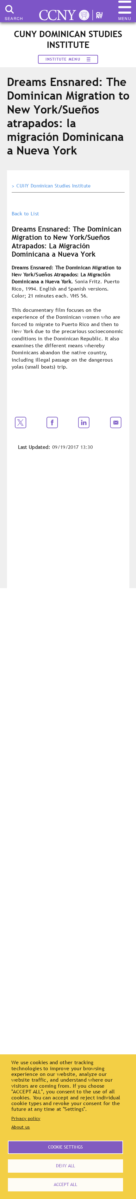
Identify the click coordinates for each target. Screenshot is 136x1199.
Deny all (65, 1166)
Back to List (25, 213)
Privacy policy (25, 1118)
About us (20, 1127)
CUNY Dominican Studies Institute (53, 186)
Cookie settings (65, 1147)
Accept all (65, 1184)
